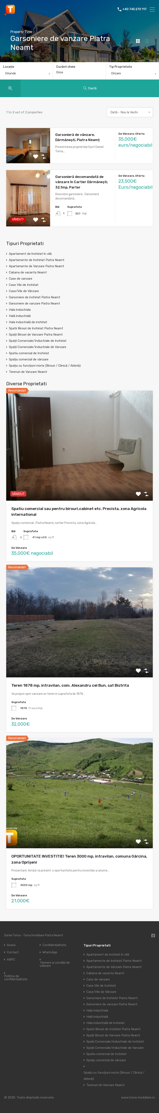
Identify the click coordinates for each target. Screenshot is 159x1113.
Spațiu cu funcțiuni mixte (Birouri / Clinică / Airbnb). (45, 365)
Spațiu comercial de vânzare (28, 359)
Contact (13, 952)
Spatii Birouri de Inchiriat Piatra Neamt (36, 328)
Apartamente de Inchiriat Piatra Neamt (36, 260)
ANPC (11, 959)
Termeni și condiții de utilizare (55, 964)
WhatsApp (49, 952)
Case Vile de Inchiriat (24, 285)
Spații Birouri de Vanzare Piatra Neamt (36, 334)
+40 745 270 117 (134, 9)
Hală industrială (20, 316)
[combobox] (26, 74)
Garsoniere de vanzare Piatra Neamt (34, 303)
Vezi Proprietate (80, 478)
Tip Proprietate (120, 67)
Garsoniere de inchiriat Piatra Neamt (34, 297)
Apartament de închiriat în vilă (30, 254)
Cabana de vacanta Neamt (28, 272)
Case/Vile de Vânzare (24, 291)
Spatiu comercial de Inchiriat (29, 353)
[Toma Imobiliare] (10, 14)
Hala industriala (20, 310)
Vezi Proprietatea (28, 156)
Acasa (11, 945)
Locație (8, 67)
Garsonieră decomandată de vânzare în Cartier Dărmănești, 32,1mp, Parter (81, 182)
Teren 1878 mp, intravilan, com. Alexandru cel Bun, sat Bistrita (70, 685)
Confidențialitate (54, 945)
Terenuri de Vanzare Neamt (28, 372)
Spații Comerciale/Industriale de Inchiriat (37, 341)
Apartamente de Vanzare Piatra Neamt (36, 266)
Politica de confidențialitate (16, 978)
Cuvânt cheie (65, 67)
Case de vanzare (20, 278)
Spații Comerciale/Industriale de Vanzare (37, 347)
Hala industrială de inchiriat (28, 322)
